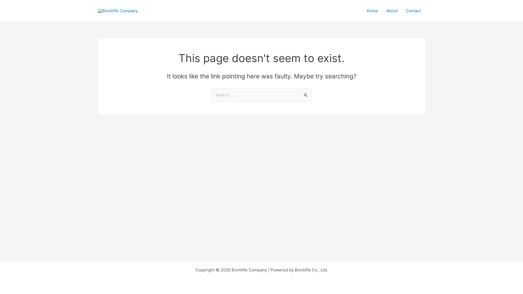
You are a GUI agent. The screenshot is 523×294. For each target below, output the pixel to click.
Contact (413, 10)
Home (372, 10)
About (392, 10)
